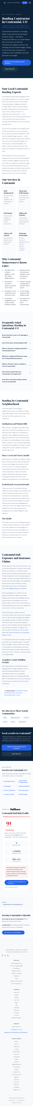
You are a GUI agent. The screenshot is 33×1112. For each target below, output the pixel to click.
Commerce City (16, 1074)
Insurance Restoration (16, 981)
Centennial (16, 1057)
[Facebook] (5, 955)
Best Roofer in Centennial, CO (13, 904)
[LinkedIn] (8, 955)
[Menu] (29, 3)
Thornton (16, 1054)
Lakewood (16, 1046)
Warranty (16, 1010)
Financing (16, 1007)
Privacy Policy (12, 1100)
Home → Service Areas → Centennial (11, 14)
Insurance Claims (9, 794)
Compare (16, 1012)
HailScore (18, 835)
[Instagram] (2, 955)
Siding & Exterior (16, 971)
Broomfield (16, 1067)
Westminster (16, 1051)
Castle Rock (22, 722)
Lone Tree (16, 1082)
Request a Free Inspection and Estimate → (14, 62)
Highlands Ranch (14, 588)
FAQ (16, 1005)
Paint (16, 978)
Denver (13, 722)
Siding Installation (24, 786)
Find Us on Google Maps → (14, 932)
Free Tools (16, 1000)
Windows (16, 976)
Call (25, 2)
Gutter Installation (9, 790)
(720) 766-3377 (10, 69)
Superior (16, 1079)
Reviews (16, 997)
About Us (16, 992)
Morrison (16, 1084)
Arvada (16, 1049)
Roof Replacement (9, 781)
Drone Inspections (16, 983)
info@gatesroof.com (16, 1029)
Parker (24, 588)
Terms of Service (21, 1100)
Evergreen (16, 1087)
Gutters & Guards (16, 973)
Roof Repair (7, 786)
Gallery (16, 995)
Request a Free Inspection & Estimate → (16, 1032)
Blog (16, 1002)
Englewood (16, 1089)
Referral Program (16, 1018)
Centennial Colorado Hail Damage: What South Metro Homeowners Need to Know (16, 693)
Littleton (26, 717)
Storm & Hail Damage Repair (23, 781)
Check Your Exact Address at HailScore (17, 882)
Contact (16, 1015)
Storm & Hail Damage (16, 966)
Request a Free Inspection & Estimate (16, 747)
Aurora (5, 722)
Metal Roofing (23, 794)
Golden (16, 1069)
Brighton (16, 1077)
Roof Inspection (24, 790)
